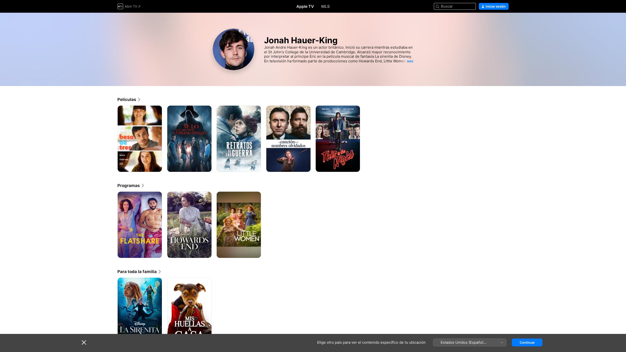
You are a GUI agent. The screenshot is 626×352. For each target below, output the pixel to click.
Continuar (527, 342)
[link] (129, 99)
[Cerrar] (84, 342)
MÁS (410, 61)
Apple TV (305, 6)
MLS (325, 6)
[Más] (156, 166)
